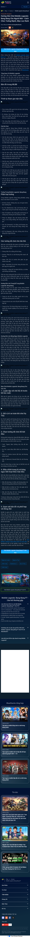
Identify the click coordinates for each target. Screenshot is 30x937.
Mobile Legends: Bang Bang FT (22, 10)
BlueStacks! (25, 70)
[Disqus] (15, 671)
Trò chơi (4, 890)
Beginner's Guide (6, 560)
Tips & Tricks (23, 563)
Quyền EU (7, 932)
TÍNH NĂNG (5, 894)
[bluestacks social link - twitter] (13, 917)
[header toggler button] (28, 2)
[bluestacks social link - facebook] (10, 917)
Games (11, 10)
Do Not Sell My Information (15, 932)
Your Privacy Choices (16, 936)
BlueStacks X (13, 563)
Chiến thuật (4, 563)
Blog (6, 10)
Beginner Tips (16, 560)
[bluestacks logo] (6, 2)
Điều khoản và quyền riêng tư (8, 931)
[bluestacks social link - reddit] (6, 917)
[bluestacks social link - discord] (3, 917)
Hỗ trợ (4, 908)
